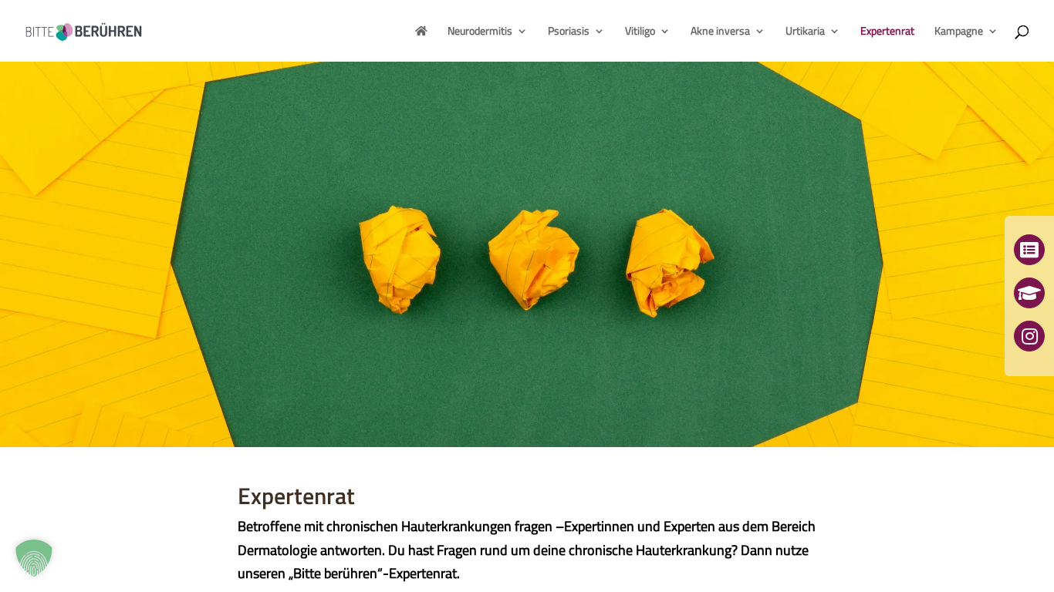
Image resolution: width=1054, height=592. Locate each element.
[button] (34, 558)
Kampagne (958, 32)
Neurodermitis (480, 32)
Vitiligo (640, 32)
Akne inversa (720, 32)
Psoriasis (568, 32)
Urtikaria (805, 32)
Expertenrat (887, 32)
